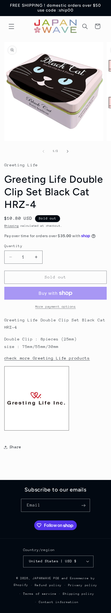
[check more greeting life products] (36, 430)
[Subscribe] (83, 505)
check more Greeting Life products (47, 358)
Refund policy (48, 585)
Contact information (58, 602)
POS (56, 578)
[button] (11, 26)
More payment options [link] (55, 307)
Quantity (13, 246)
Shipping (11, 225)
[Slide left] (43, 151)
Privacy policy (82, 585)
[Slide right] (68, 151)
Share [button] (15, 447)
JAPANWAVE (42, 578)
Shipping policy (78, 594)
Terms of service (40, 594)
